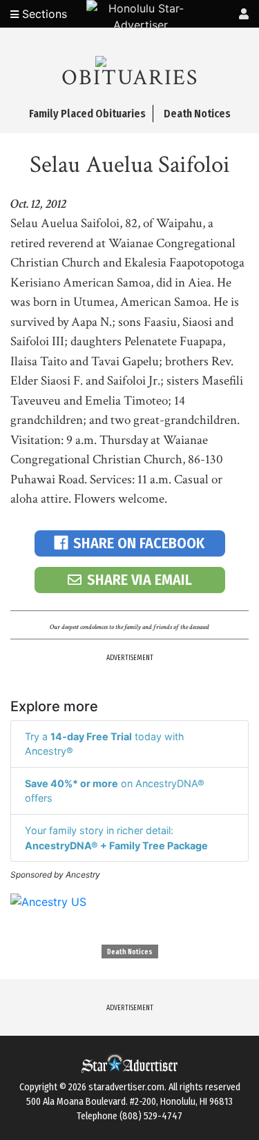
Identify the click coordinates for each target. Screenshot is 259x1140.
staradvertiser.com (126, 1087)
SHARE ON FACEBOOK (138, 543)
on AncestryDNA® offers (114, 790)
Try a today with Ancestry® (104, 744)
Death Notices (130, 952)
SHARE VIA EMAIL (139, 579)
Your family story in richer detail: (116, 837)
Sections (43, 14)
